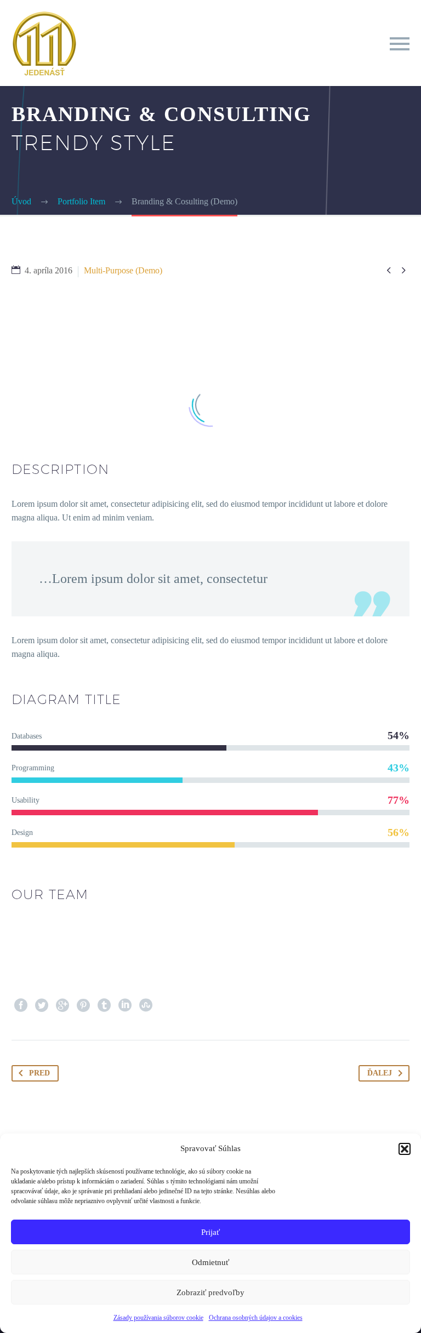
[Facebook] (20, 1005)
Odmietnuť (210, 1262)
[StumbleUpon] (145, 1005)
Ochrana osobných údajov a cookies (256, 1317)
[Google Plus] (62, 1005)
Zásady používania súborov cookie (158, 1317)
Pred (39, 1073)
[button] (404, 1148)
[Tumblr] (104, 1005)
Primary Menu (399, 44)
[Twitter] (41, 1005)
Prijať (210, 1232)
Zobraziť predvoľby (210, 1292)
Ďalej (379, 1073)
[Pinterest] (83, 1005)
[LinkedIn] (125, 1005)
